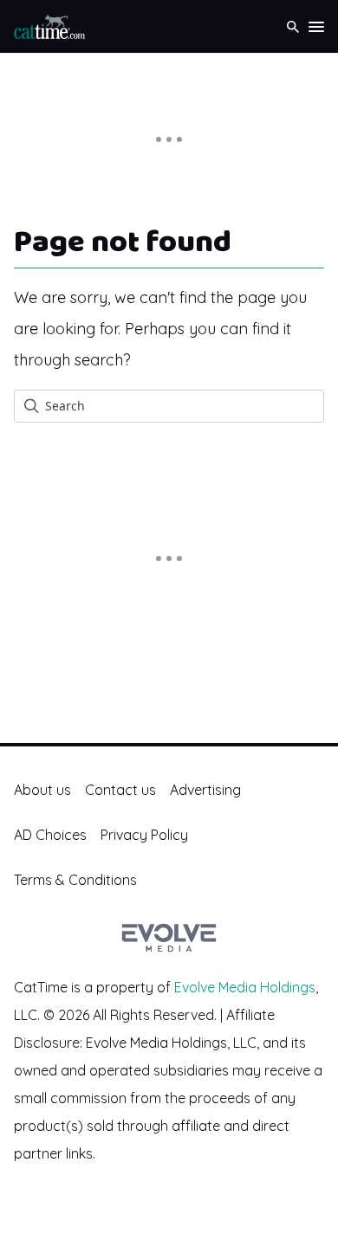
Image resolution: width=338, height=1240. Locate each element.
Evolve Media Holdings (244, 987)
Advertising (205, 789)
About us (42, 789)
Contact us (120, 789)
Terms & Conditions (75, 879)
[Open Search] (293, 26)
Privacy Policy (144, 834)
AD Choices (50, 834)
